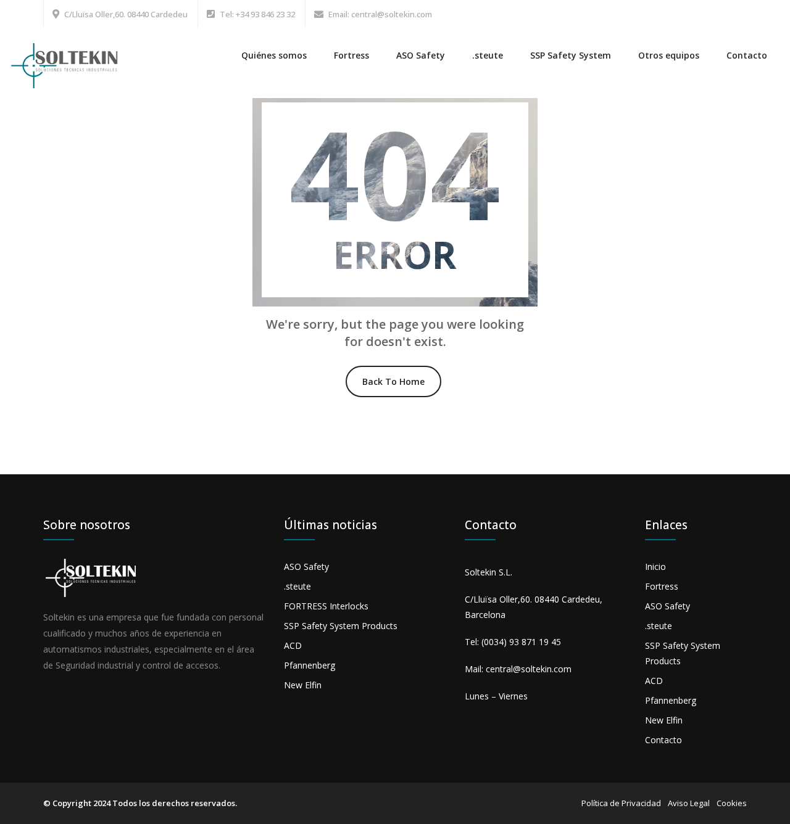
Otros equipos (668, 55)
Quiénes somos (274, 55)
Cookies (732, 803)
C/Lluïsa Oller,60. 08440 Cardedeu (126, 14)
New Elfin (303, 685)
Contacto (746, 55)
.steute (487, 55)
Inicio (655, 566)
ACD (293, 645)
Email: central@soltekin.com (380, 14)
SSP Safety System (570, 55)
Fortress (351, 55)
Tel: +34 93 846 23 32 (257, 14)
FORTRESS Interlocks (326, 606)
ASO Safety (420, 55)
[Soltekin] (66, 58)
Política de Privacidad (621, 803)
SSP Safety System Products (340, 626)
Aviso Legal (689, 803)
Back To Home (393, 381)
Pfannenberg (309, 665)
